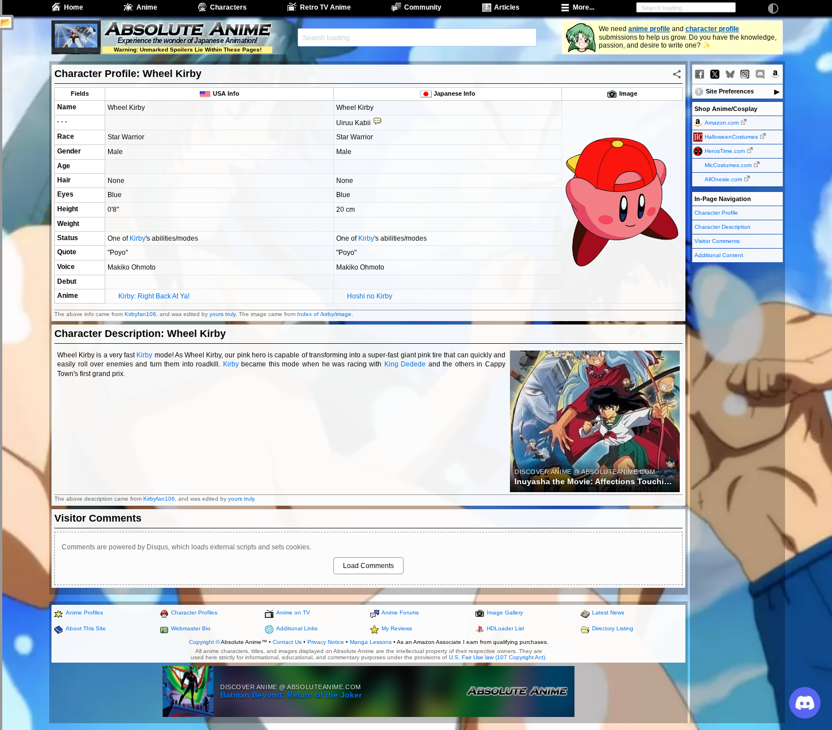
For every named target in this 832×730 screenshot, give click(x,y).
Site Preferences (730, 91)
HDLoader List (505, 628)
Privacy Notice (325, 642)
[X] (715, 74)
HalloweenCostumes (731, 137)
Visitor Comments (717, 241)
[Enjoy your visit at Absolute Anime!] (187, 30)
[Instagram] (745, 74)
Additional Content (718, 255)
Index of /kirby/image (324, 314)
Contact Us (287, 642)
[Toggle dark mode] (773, 8)
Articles (507, 7)
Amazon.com (722, 122)
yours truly (222, 314)
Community (422, 7)
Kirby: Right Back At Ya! (154, 296)
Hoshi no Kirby (369, 296)
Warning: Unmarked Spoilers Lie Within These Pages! (187, 49)
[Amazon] (775, 74)
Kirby (137, 238)
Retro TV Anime (325, 7)
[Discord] (760, 74)
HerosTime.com (725, 151)
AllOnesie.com (723, 179)
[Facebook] (699, 74)
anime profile (649, 29)
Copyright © (204, 642)
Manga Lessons (371, 642)
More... (583, 7)
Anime (146, 7)
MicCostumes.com (728, 165)
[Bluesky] (730, 74)
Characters (228, 7)
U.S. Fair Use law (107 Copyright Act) (497, 657)
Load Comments (368, 566)
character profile (712, 29)
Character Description (722, 227)
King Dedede (405, 364)
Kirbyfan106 (140, 314)
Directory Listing (612, 628)
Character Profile (716, 213)
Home (73, 7)
